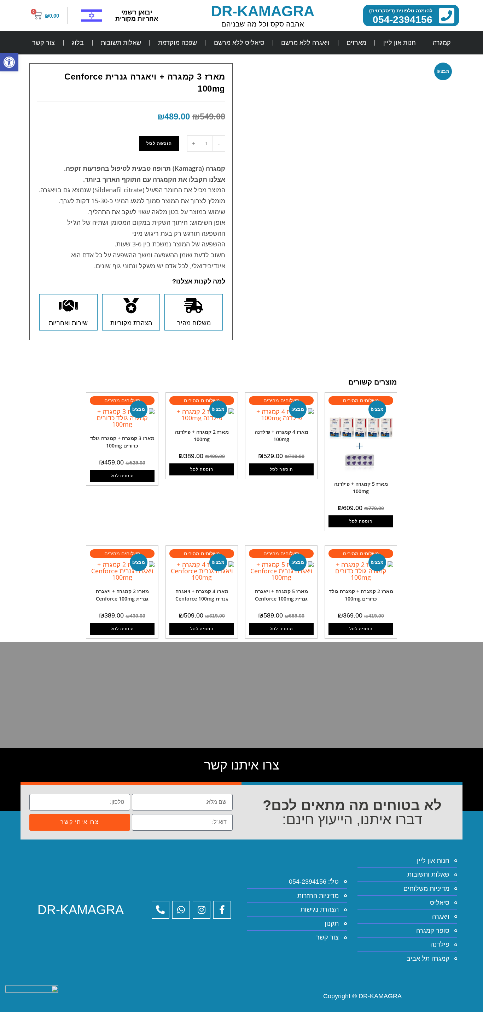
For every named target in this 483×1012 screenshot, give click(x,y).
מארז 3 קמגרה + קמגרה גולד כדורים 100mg (122, 442)
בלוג (78, 42)
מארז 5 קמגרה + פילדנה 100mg (361, 487)
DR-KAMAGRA (262, 11)
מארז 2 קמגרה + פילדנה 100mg (202, 435)
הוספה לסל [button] (361, 521)
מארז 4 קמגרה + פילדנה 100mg (281, 435)
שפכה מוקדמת (177, 42)
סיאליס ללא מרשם (239, 42)
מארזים (356, 42)
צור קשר (43, 42)
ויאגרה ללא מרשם (305, 42)
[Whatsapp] (181, 910)
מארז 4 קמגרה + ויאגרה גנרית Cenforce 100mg (201, 595)
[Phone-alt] (160, 910)
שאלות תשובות (121, 42)
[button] (9, 62)
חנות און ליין (399, 42)
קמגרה (442, 42)
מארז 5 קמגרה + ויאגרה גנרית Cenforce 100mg (281, 595)
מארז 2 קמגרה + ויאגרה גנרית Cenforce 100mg (122, 595)
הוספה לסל (159, 143)
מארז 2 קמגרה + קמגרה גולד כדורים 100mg (361, 595)
